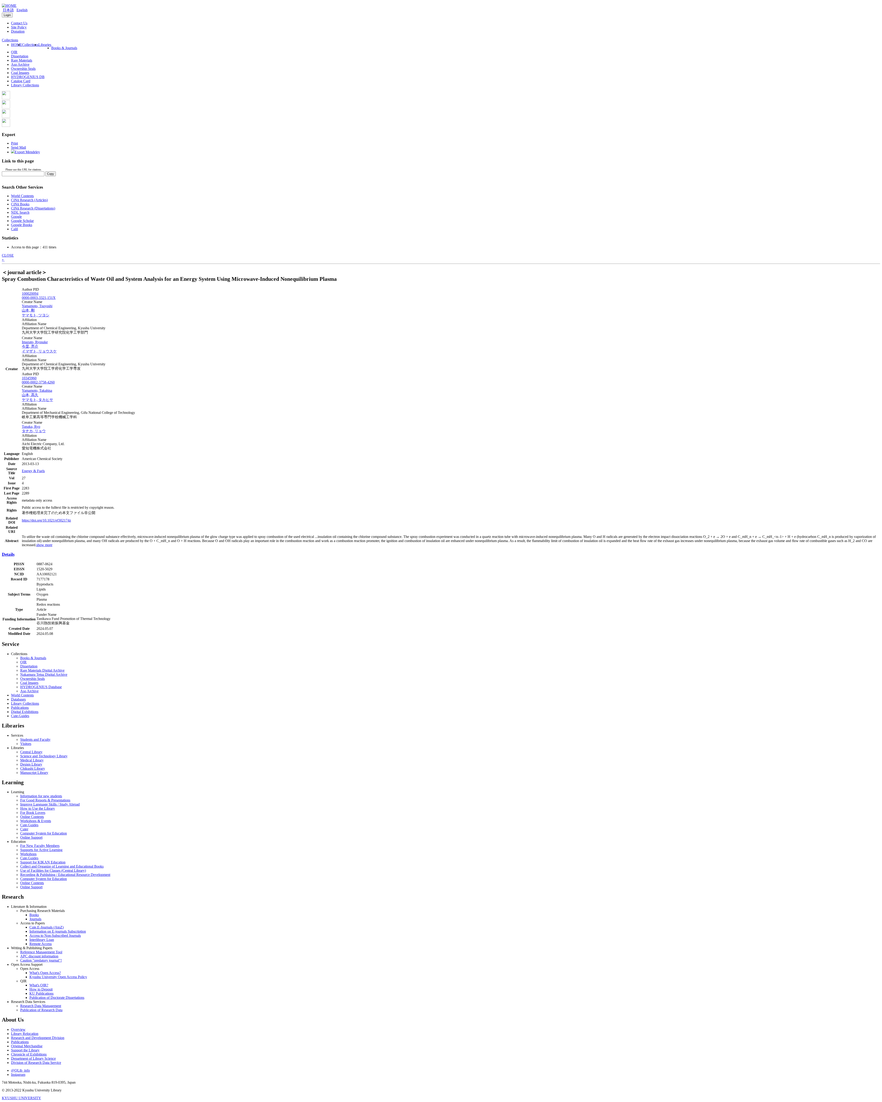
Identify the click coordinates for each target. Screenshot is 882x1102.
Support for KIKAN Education (42, 862)
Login (7, 15)
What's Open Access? (45, 973)
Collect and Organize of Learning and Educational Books (62, 866)
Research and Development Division (37, 1038)
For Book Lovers (32, 813)
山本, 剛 (28, 310)
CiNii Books (20, 204)
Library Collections (25, 85)
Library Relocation (24, 1034)
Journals (35, 919)
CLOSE (8, 255)
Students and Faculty (35, 739)
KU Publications (41, 993)
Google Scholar (22, 221)
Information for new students (41, 796)
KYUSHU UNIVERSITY (21, 1098)
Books (34, 915)
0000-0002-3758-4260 (38, 382)
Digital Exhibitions (24, 712)
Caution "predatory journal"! (41, 960)
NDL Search (20, 212)
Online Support (31, 837)
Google (16, 217)
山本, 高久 (30, 395)
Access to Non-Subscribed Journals (55, 935)
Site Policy (19, 27)
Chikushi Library (32, 768)
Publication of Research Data (41, 1010)
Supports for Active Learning (41, 850)
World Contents (22, 196)
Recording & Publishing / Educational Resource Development (65, 875)
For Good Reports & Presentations (45, 800)
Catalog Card (20, 81)
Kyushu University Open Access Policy (58, 977)
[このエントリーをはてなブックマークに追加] (6, 116)
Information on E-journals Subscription (57, 931)
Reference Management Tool (41, 952)
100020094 (30, 293)
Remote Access (40, 944)
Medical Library (32, 760)
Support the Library (25, 1050)
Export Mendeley (27, 152)
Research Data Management (40, 1006)
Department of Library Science (33, 1058)
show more (44, 545)
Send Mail (18, 147)
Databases (18, 699)
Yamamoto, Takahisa (37, 390)
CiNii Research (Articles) (29, 200)
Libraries (44, 45)
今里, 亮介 (30, 346)
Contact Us (19, 23)
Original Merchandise (26, 1046)
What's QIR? (38, 985)
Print (14, 143)
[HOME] (9, 6)
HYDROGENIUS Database (41, 687)
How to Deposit (41, 989)
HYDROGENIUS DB (28, 77)
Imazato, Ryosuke (35, 342)
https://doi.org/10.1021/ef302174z (46, 520)
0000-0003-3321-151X (39, 298)
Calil (14, 229)
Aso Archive (20, 64)
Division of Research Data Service (36, 1063)
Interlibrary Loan (41, 940)
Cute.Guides (20, 716)
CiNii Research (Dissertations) (33, 208)
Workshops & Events (35, 821)
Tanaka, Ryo (31, 427)
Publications (20, 708)
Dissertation (19, 56)
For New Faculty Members (39, 846)
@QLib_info (20, 1070)
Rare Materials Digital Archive (42, 670)
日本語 (8, 10)
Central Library (31, 752)
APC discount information (39, 956)
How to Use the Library (37, 808)
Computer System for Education (43, 833)
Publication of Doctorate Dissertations (56, 998)
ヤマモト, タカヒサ (37, 400)
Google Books (21, 225)
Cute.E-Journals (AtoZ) (46, 927)
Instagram (18, 1074)
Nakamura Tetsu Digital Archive (43, 674)
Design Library (31, 764)
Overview (18, 1029)
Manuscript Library (34, 773)
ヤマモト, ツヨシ (35, 315)
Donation (18, 31)
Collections (30, 45)
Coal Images (20, 73)
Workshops (28, 854)
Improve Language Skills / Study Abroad (50, 804)
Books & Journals (64, 48)
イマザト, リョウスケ (39, 351)
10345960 (29, 378)
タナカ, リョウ (34, 431)
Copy (50, 174)
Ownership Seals (23, 69)
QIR (14, 52)
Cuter (24, 829)
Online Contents (32, 817)
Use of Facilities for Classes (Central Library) (53, 870)
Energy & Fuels (33, 471)
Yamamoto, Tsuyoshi (37, 306)
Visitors (25, 744)
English (22, 10)
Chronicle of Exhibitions (29, 1054)
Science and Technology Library (44, 756)
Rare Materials (21, 60)
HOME (16, 45)
